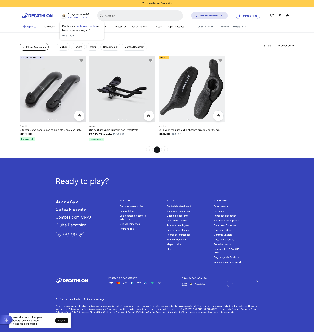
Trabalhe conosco (223, 244)
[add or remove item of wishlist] (81, 60)
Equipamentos (139, 26)
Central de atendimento (179, 206)
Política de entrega (94, 299)
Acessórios (121, 26)
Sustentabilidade (223, 230)
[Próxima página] (164, 149)
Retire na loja (127, 228)
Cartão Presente (71, 209)
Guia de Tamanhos (130, 223)
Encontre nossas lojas (131, 206)
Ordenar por (284, 45)
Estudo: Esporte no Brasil (227, 262)
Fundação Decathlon (225, 215)
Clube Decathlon (205, 26)
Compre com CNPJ (73, 217)
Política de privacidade (68, 299)
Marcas (157, 26)
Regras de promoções (178, 234)
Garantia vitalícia (223, 234)
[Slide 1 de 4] (53, 89)
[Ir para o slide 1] (49, 119)
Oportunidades (176, 26)
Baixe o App (67, 201)
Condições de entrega (179, 211)
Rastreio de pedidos (177, 220)
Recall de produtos (224, 239)
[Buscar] (102, 16)
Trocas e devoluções (178, 225)
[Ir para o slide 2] (53, 119)
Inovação (219, 211)
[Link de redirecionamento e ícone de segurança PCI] (191, 284)
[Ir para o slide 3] (57, 119)
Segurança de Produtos (226, 257)
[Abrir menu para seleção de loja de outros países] (242, 283)
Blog (169, 249)
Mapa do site (174, 244)
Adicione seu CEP (75, 17)
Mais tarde (68, 35)
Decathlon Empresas (225, 225)
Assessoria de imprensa (227, 220)
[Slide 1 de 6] (122, 89)
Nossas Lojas (239, 26)
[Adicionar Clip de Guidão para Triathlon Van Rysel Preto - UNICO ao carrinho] (148, 115)
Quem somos (221, 206)
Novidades (49, 26)
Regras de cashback (178, 230)
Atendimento (223, 26)
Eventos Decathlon (177, 239)
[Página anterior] (149, 149)
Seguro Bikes (127, 211)
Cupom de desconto (178, 215)
